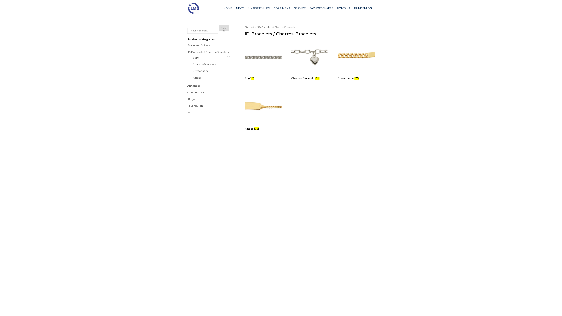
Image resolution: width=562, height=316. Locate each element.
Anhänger (193, 85)
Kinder (197, 77)
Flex (190, 112)
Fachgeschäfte (321, 8)
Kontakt (343, 8)
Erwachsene (201, 70)
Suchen (224, 29)
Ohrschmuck (195, 92)
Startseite (250, 27)
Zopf (196, 57)
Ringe (191, 99)
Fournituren (195, 105)
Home (228, 8)
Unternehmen (259, 8)
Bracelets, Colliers (198, 45)
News (240, 8)
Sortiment (282, 8)
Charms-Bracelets (204, 64)
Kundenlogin (364, 8)
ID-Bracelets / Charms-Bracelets (208, 52)
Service (300, 8)
